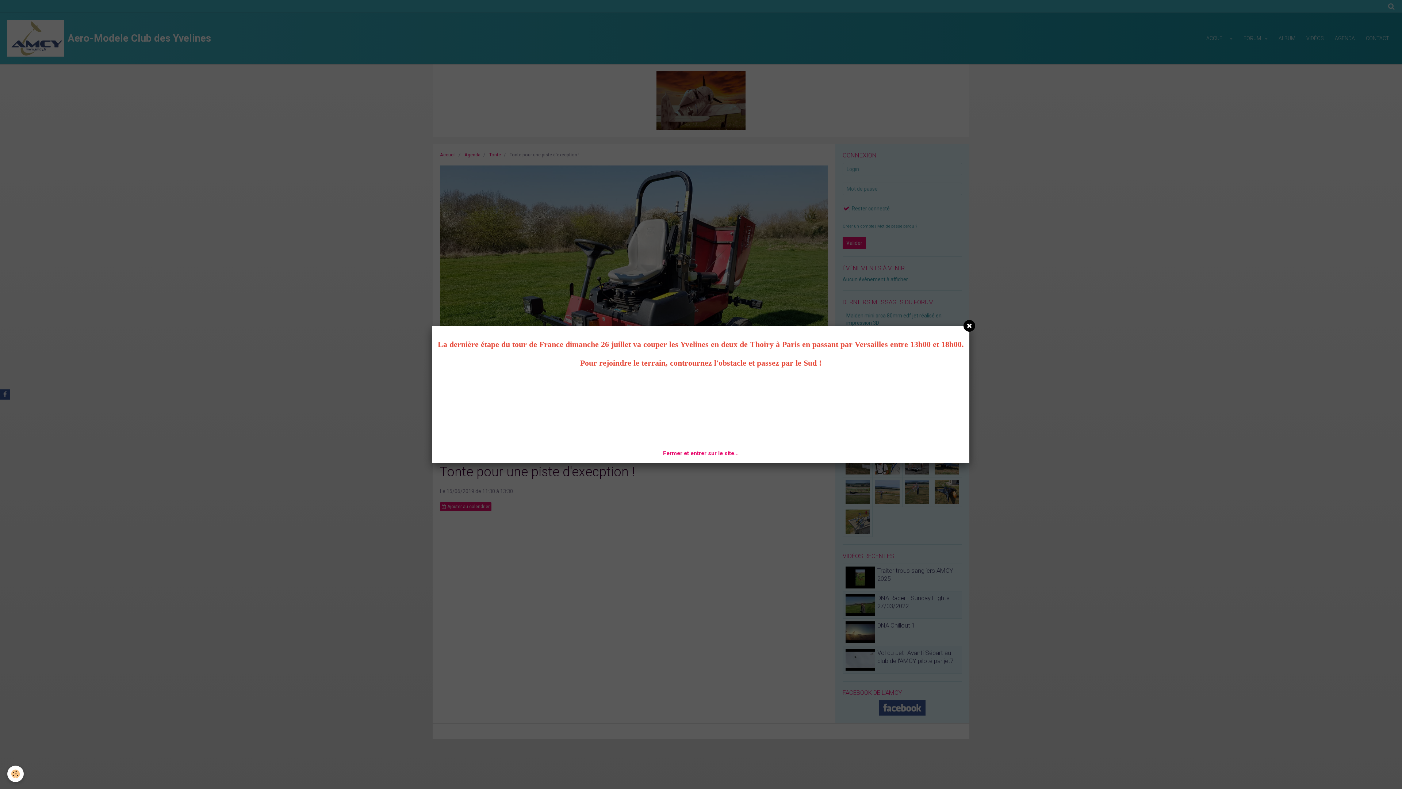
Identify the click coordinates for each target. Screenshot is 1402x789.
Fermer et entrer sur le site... (701, 453)
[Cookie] (15, 774)
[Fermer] (969, 326)
